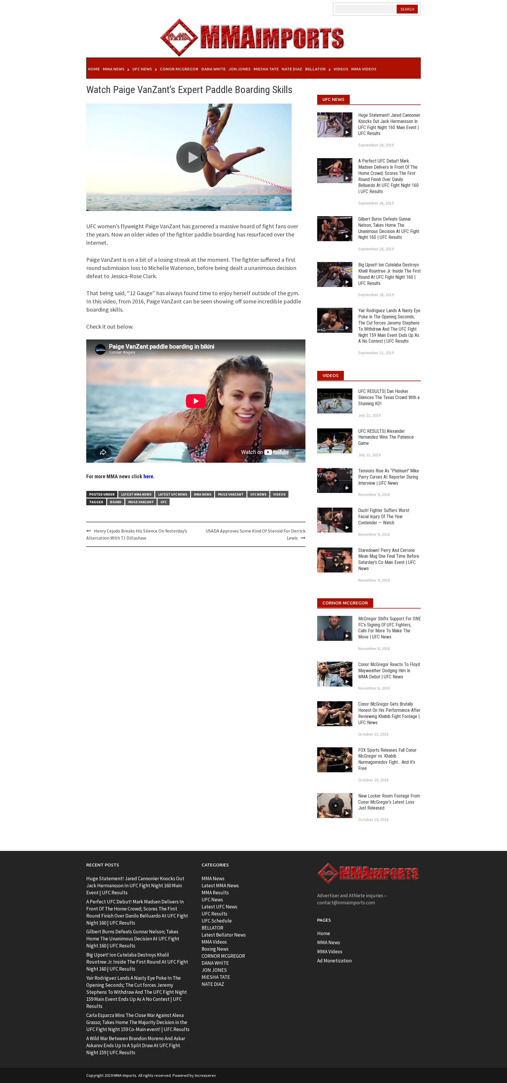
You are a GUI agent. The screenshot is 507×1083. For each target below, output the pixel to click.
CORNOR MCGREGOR (223, 956)
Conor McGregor (179, 69)
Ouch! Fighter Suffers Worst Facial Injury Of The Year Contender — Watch (383, 517)
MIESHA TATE (216, 977)
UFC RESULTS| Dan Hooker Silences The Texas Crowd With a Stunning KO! (389, 397)
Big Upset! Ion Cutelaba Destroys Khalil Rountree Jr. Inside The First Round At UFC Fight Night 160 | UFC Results (389, 274)
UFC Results (214, 913)
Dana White (213, 69)
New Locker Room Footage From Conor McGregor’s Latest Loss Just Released (389, 802)
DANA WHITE (215, 963)
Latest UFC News (172, 494)
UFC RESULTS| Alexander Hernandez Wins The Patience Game (386, 437)
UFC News (142, 69)
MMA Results (215, 892)
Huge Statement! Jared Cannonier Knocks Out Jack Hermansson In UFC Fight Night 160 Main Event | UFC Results (389, 124)
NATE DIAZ (213, 984)
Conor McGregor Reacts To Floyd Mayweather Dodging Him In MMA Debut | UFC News (389, 671)
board (115, 502)
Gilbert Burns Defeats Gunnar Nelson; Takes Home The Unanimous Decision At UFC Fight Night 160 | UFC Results (388, 228)
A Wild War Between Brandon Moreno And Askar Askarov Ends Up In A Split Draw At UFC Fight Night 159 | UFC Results (135, 1045)
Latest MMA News (136, 494)
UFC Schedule (217, 921)
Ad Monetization (334, 960)
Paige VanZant (231, 494)
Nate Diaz (292, 69)
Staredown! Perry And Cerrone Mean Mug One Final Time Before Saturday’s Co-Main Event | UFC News (388, 559)
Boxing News (215, 949)
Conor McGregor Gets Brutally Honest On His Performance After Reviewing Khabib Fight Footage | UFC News (389, 713)
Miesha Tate (266, 69)
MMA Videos (363, 69)
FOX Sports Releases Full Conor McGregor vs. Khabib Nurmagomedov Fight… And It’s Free (387, 759)
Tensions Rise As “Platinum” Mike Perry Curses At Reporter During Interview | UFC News (388, 477)
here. (149, 476)
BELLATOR (212, 928)
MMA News (113, 69)
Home (94, 69)
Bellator (315, 69)
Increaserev (205, 1075)
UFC (163, 502)
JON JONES (214, 970)
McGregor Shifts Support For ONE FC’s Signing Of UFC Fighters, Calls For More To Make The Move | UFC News (389, 628)
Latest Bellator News (224, 935)
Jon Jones (240, 69)
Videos (341, 69)
